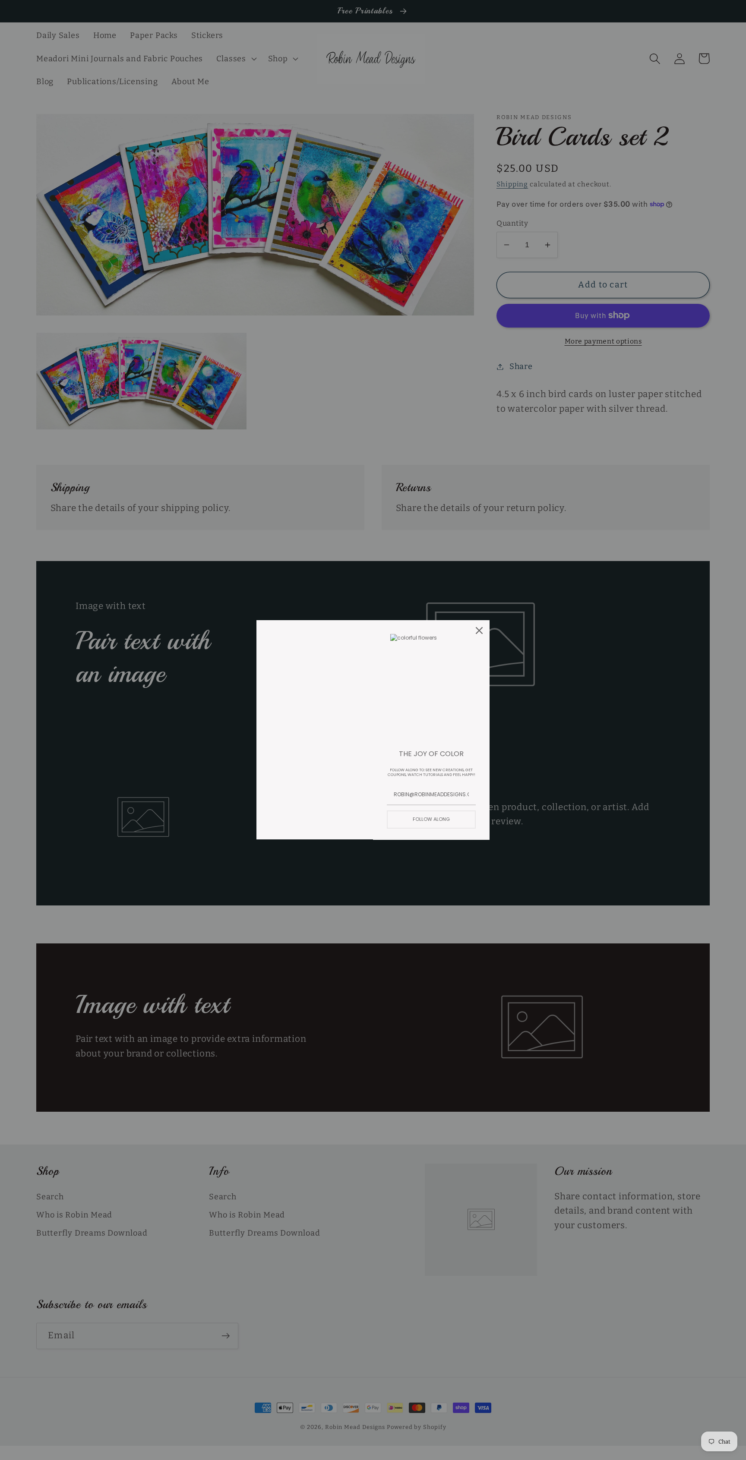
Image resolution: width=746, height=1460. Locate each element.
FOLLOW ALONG (431, 819)
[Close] (479, 630)
